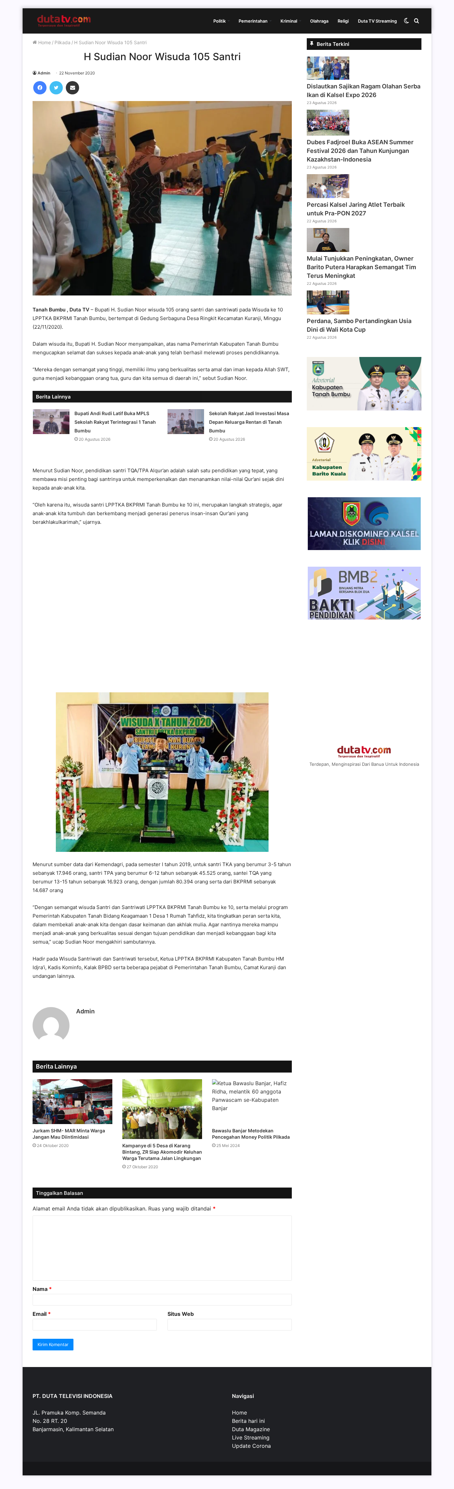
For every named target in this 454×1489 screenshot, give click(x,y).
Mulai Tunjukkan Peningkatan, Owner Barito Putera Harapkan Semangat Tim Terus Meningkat (361, 267)
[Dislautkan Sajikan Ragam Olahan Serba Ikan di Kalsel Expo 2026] (328, 77)
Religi (343, 21)
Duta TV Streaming (377, 21)
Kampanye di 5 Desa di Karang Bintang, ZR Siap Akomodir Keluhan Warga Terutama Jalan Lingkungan (162, 1152)
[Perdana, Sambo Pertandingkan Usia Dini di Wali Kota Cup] (328, 312)
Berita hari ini (248, 1421)
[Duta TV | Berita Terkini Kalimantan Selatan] (64, 21)
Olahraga (319, 21)
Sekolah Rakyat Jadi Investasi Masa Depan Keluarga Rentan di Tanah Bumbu (249, 421)
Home (44, 42)
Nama (42, 1289)
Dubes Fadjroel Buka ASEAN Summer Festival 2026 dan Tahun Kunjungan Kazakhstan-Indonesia (360, 151)
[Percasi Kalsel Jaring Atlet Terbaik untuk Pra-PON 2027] (328, 196)
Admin (44, 72)
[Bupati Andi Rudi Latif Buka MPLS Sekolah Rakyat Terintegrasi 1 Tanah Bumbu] (51, 421)
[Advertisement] (162, 612)
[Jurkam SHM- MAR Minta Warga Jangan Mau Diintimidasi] (72, 1101)
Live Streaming (251, 1437)
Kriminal (289, 21)
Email (42, 1314)
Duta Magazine (251, 1429)
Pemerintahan (253, 21)
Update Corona (251, 1445)
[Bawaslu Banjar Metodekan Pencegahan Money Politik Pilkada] (252, 1101)
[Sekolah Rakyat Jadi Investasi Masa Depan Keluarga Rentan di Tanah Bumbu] (186, 421)
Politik (219, 21)
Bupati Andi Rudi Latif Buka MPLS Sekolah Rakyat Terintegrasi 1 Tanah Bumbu (115, 421)
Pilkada (62, 42)
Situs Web (181, 1314)
